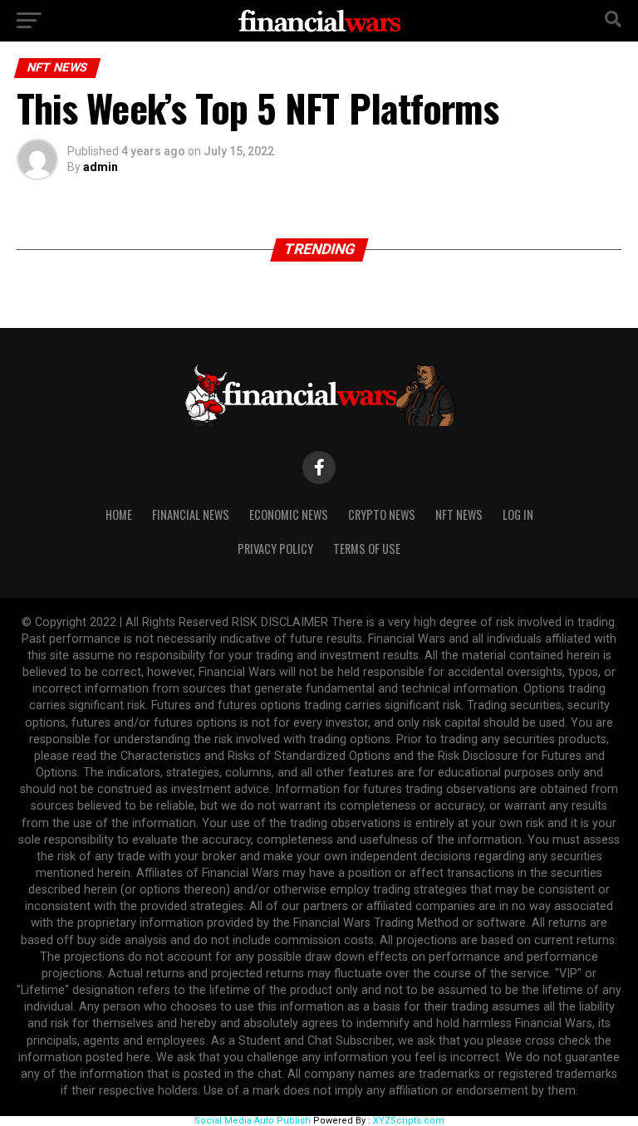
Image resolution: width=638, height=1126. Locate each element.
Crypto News (381, 514)
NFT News (459, 514)
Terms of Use (366, 548)
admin (100, 167)
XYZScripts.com (408, 1120)
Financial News (190, 514)
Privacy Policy (275, 548)
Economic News (288, 514)
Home (119, 514)
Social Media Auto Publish (252, 1120)
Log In (518, 514)
